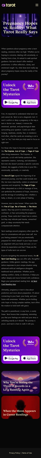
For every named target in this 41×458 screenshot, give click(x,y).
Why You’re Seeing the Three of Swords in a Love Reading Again (18, 386)
